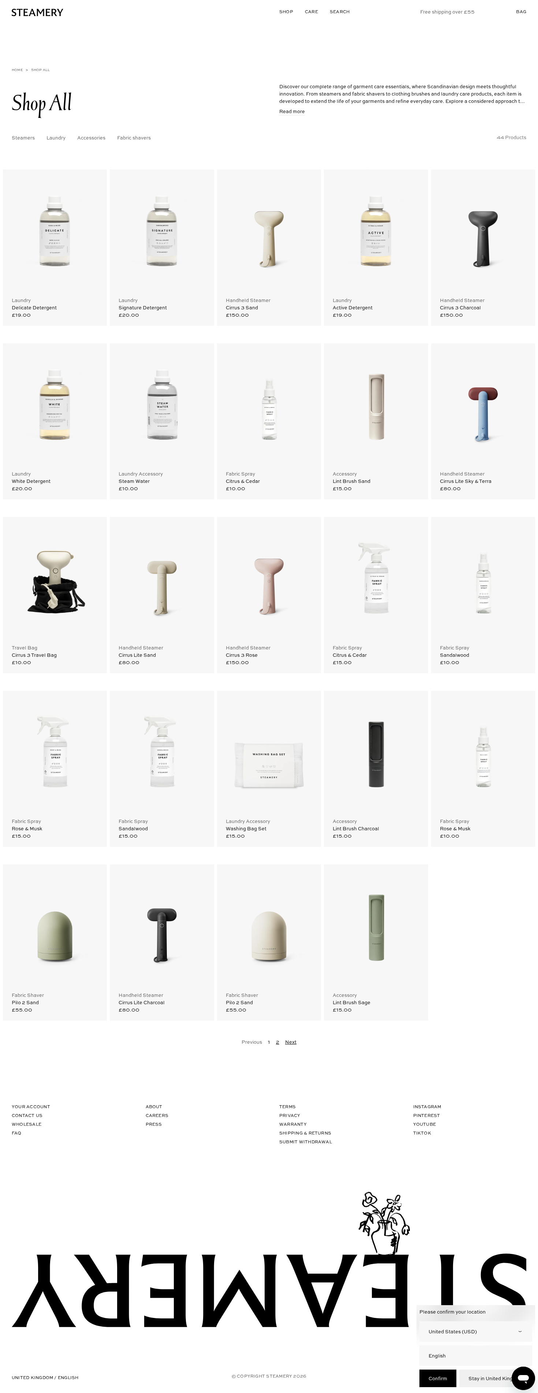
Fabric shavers (134, 137)
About (154, 1106)
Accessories (91, 137)
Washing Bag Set (246, 828)
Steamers (23, 137)
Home (17, 69)
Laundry (56, 137)
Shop (286, 11)
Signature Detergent (143, 307)
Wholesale (26, 1124)
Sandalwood (454, 654)
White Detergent (31, 480)
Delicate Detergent (34, 307)
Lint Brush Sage (351, 1002)
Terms (287, 1106)
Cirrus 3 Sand (242, 307)
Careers (157, 1115)
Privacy (289, 1115)
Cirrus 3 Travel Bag (34, 654)
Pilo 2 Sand (25, 1002)
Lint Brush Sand (351, 480)
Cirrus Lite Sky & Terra (466, 480)
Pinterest (426, 1115)
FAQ (17, 1133)
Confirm (438, 1378)
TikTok (422, 1133)
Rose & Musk (27, 828)
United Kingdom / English (45, 1377)
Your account (31, 1106)
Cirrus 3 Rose (242, 654)
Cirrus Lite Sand (137, 654)
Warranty (293, 1124)
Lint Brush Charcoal (356, 828)
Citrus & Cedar (243, 480)
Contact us (27, 1115)
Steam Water (134, 480)
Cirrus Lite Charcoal (142, 1002)
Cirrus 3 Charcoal (460, 307)
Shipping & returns (305, 1133)
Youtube (424, 1124)
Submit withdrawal (305, 1142)
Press (154, 1124)
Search (340, 11)
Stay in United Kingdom (495, 1378)
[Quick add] (94, 180)
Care (311, 11)
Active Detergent (353, 307)
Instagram (427, 1106)
